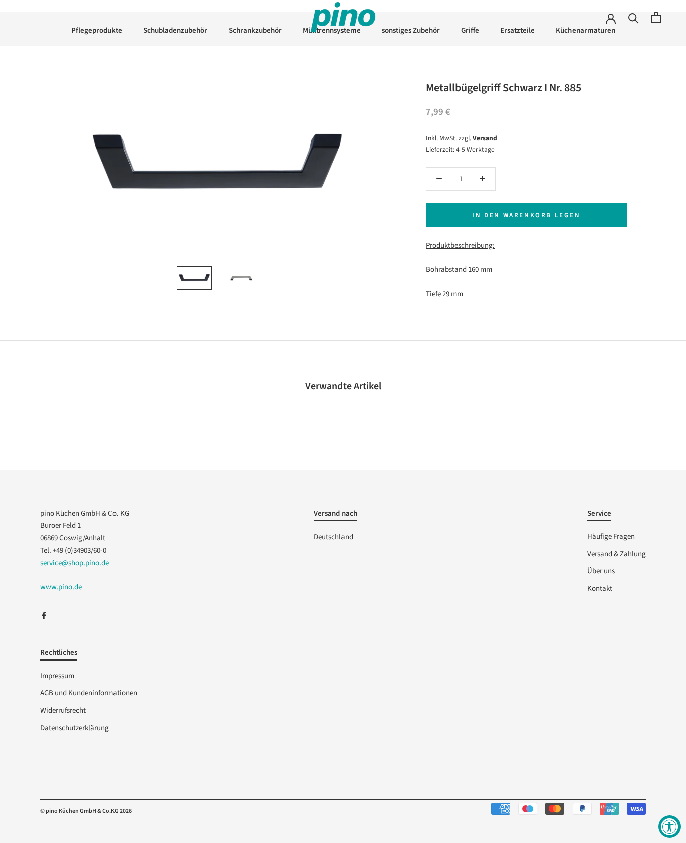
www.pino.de (61, 587)
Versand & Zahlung (616, 554)
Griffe (470, 30)
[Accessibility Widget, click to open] (669, 826)
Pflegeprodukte (96, 30)
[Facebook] (44, 615)
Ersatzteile (517, 30)
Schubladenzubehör (175, 30)
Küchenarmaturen (585, 30)
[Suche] (633, 17)
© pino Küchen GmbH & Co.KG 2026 (86, 811)
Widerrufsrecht (63, 710)
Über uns (601, 571)
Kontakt (599, 588)
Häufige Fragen (611, 536)
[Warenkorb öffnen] (656, 17)
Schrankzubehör (255, 30)
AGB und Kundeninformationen (88, 693)
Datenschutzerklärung (74, 727)
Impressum (57, 676)
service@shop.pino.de (74, 563)
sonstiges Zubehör (411, 30)
